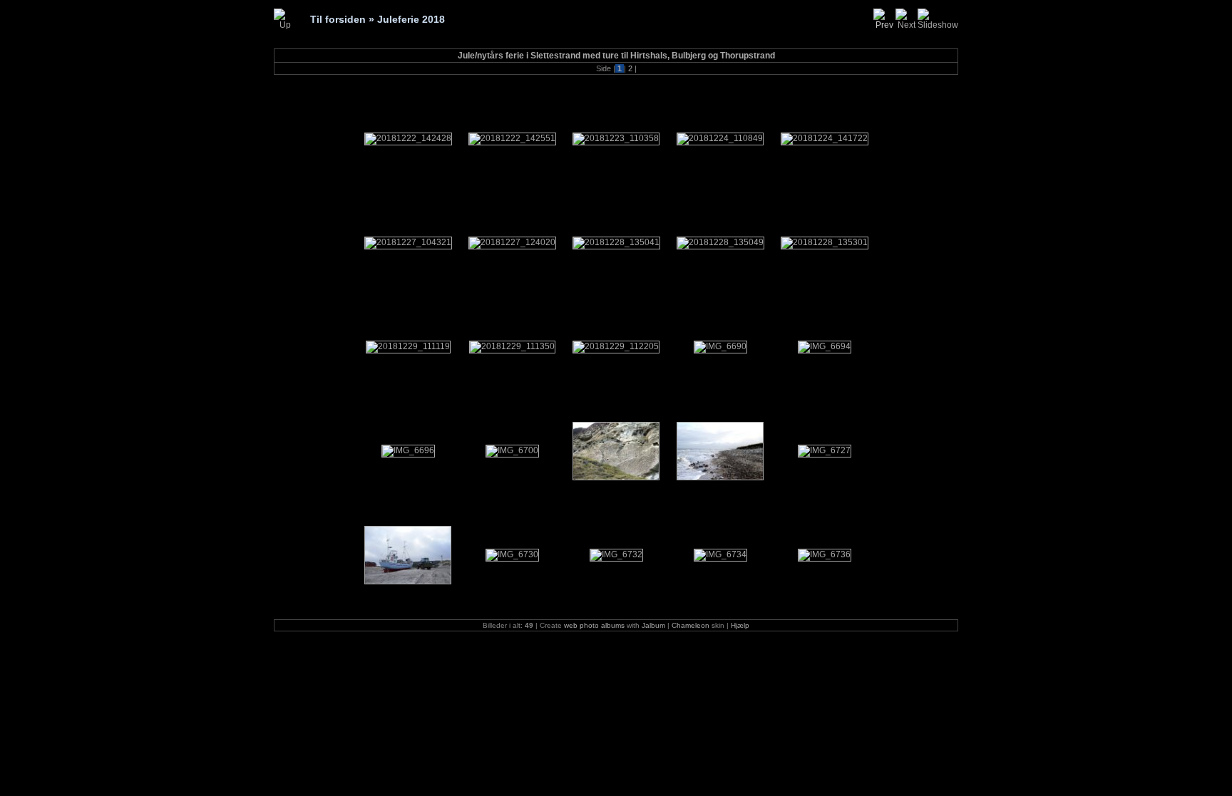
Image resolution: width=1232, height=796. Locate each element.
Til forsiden (338, 19)
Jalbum (653, 625)
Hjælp (740, 625)
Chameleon (690, 625)
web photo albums (594, 625)
